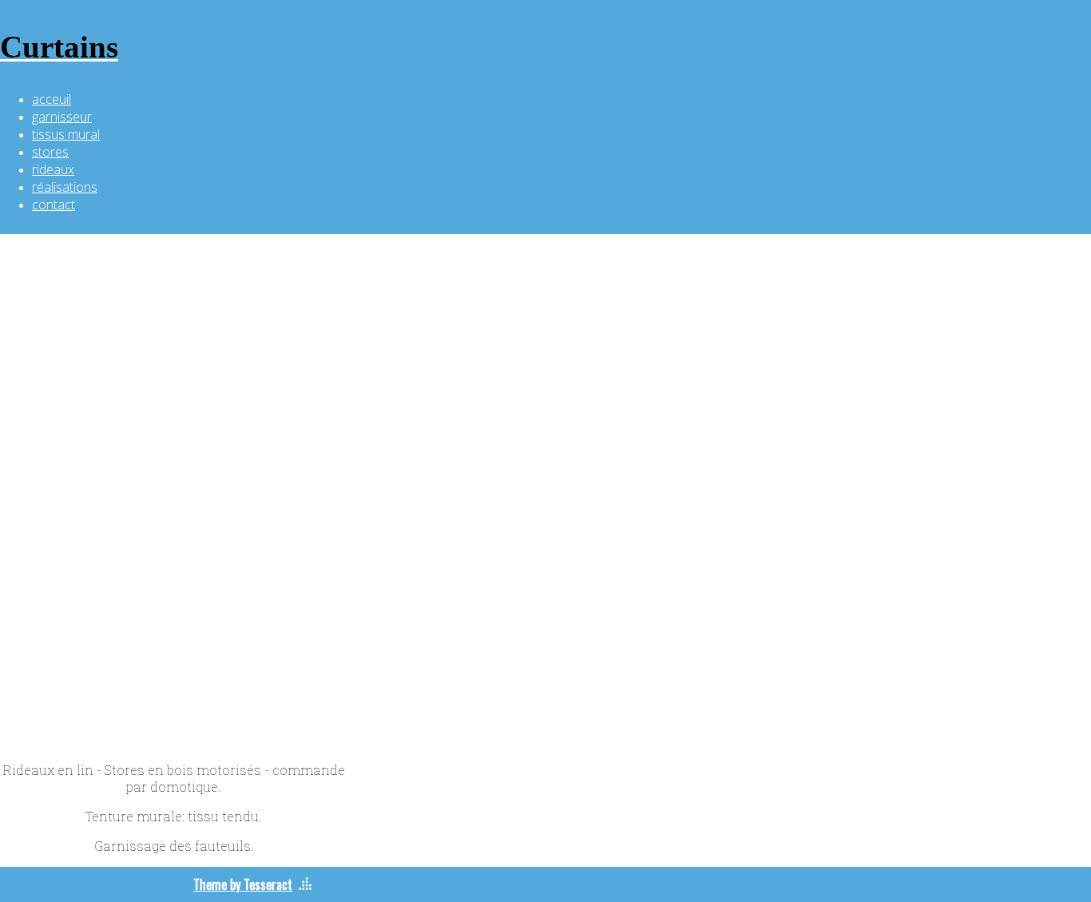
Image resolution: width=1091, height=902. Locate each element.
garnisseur (62, 116)
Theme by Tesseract (242, 884)
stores (50, 152)
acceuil (51, 99)
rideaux (53, 169)
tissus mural (66, 134)
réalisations (64, 187)
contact (53, 204)
